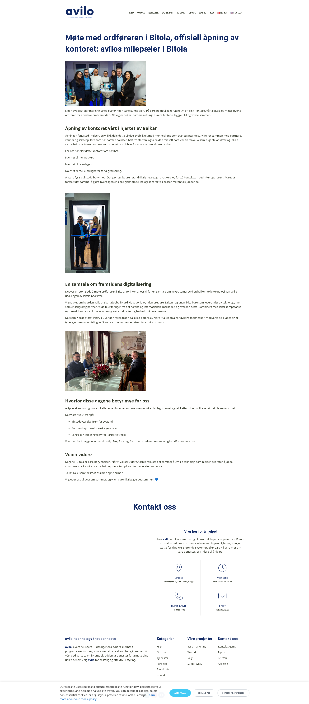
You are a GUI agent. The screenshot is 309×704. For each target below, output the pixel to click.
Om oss (161, 652)
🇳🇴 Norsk (222, 12)
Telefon (222, 658)
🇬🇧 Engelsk (236, 12)
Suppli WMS (194, 664)
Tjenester (153, 12)
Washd (202, 12)
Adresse (223, 664)
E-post (222, 652)
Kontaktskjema (227, 646)
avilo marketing (196, 646)
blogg (192, 12)
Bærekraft (167, 12)
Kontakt (181, 12)
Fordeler (162, 664)
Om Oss (141, 12)
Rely (212, 12)
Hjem (131, 12)
